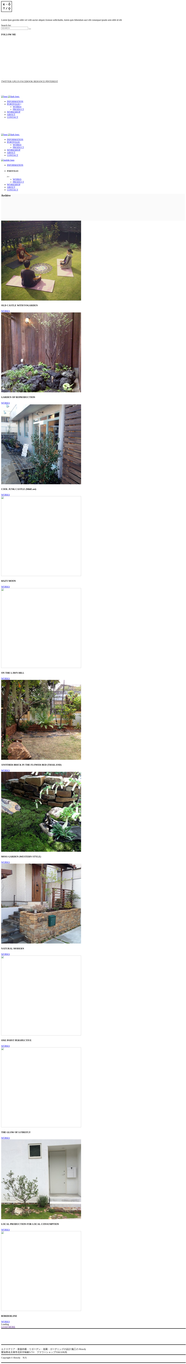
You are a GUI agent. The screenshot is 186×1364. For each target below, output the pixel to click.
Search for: (6, 25)
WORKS (5, 311)
